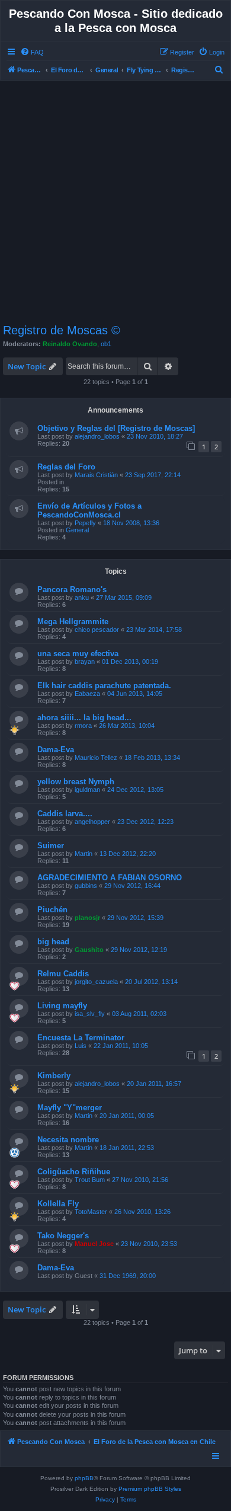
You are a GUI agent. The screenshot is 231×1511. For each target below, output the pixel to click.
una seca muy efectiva (77, 653)
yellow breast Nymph (75, 781)
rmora (83, 725)
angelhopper (92, 821)
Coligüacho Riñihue (73, 1171)
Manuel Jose (94, 1243)
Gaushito (89, 949)
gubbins (86, 885)
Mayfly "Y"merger (69, 1107)
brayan (85, 661)
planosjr (87, 917)
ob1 (106, 343)
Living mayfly (62, 1005)
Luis (80, 1045)
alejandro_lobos (97, 436)
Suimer (50, 845)
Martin (83, 853)
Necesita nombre (68, 1139)
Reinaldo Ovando (70, 343)
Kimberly (53, 1075)
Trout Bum (90, 1179)
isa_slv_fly (90, 1013)
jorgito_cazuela (96, 981)
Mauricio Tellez (96, 757)
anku (82, 597)
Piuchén (52, 909)
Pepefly (85, 522)
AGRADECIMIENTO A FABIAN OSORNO (109, 877)
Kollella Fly (58, 1203)
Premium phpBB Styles (149, 1489)
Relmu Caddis (63, 973)
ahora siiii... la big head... (84, 717)
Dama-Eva (55, 749)
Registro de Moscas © (61, 330)
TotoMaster (91, 1211)
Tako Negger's (63, 1235)
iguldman (87, 789)
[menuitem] (32, 52)
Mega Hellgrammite (72, 621)
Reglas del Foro (66, 466)
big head (53, 941)
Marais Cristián (96, 474)
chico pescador (97, 629)
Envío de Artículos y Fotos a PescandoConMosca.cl (89, 510)
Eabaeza (87, 693)
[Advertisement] (115, 202)
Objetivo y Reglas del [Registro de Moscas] (116, 428)
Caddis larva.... (64, 813)
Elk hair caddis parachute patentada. (104, 685)
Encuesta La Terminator (80, 1037)
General (77, 530)
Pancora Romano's (72, 589)
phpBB (84, 1478)
